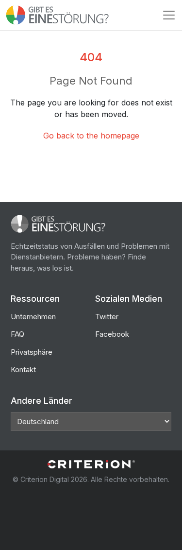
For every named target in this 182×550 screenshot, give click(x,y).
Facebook (112, 334)
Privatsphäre (31, 352)
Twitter (106, 316)
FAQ (17, 334)
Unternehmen (33, 316)
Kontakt (23, 369)
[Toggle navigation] (169, 15)
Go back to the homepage (91, 135)
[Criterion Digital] (91, 464)
